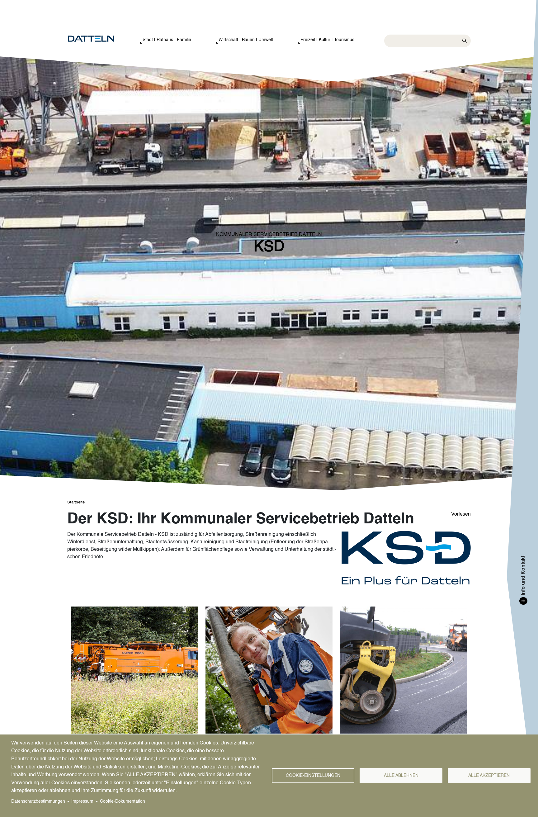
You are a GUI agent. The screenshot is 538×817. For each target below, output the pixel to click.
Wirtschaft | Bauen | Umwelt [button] (246, 40)
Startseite (76, 502)
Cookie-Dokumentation (122, 802)
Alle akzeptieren (489, 776)
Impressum (82, 802)
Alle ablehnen (401, 776)
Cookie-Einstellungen (313, 776)
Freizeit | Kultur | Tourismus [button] (327, 40)
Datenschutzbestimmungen (38, 802)
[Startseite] (97, 39)
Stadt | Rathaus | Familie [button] (167, 40)
